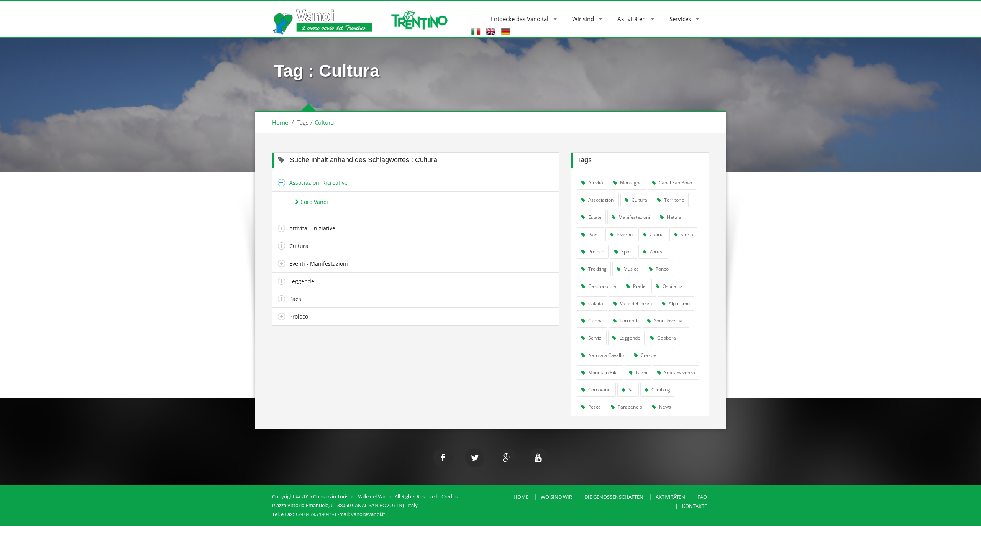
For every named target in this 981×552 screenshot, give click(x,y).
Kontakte (694, 506)
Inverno (624, 234)
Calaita (595, 303)
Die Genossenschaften (613, 496)
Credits (449, 496)
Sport (626, 251)
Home (280, 122)
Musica (630, 269)
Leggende (301, 281)
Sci (631, 389)
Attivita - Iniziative (312, 228)
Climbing (660, 389)
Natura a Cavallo (605, 355)
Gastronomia (601, 286)
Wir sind (583, 19)
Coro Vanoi (313, 201)
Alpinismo (679, 303)
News (664, 407)
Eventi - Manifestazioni (318, 263)
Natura (674, 217)
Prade (639, 286)
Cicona (595, 320)
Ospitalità (672, 286)
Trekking (597, 269)
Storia (686, 234)
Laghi (641, 372)
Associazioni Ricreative (318, 182)
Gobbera (666, 338)
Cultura (324, 122)
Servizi (594, 338)
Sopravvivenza (679, 372)
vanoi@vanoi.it (368, 514)
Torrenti (627, 320)
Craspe (648, 355)
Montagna (630, 182)
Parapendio (629, 407)
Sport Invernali (669, 320)
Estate (594, 217)
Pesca (594, 407)
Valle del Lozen (635, 303)
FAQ (702, 496)
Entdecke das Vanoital (519, 19)
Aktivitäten (631, 19)
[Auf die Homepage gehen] (322, 17)
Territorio (673, 200)
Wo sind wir (556, 496)
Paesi (296, 298)
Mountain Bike (603, 372)
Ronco (662, 269)
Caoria (656, 234)
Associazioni (601, 200)
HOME (520, 496)
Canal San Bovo (675, 182)
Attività (595, 182)
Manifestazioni (633, 217)
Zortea (656, 251)
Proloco (298, 316)
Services (680, 19)
